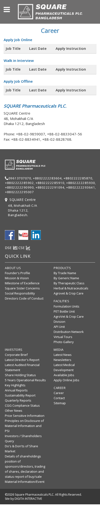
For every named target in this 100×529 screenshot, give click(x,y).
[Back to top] (95, 517)
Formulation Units (66, 306)
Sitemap (60, 403)
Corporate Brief (16, 355)
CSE (22, 247)
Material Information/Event (24, 481)
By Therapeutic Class (69, 283)
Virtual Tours (63, 337)
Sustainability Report (20, 395)
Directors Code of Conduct (24, 298)
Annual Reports (16, 390)
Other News (13, 410)
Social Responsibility (20, 293)
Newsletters (62, 360)
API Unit (59, 326)
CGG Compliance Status (22, 405)
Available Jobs (64, 375)
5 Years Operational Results (25, 380)
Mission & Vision (17, 278)
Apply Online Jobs (66, 380)
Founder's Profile (17, 273)
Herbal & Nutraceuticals (71, 288)
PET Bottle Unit (64, 311)
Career (59, 393)
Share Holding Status (20, 375)
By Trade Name (65, 273)
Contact (59, 398)
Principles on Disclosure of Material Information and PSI (24, 426)
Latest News (63, 355)
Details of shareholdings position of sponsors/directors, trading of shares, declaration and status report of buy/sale (25, 466)
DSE (9, 247)
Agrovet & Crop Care (68, 293)
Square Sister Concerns (22, 288)
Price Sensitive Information (24, 415)
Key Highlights (15, 385)
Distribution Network (69, 332)
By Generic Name (66, 278)
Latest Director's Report (22, 360)
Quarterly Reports (18, 400)
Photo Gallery (64, 342)
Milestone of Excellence (22, 283)
